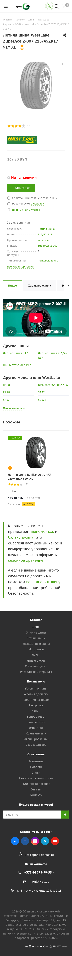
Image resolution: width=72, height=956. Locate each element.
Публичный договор (36, 784)
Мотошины (36, 649)
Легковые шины (48, 260)
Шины (36, 627)
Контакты (36, 795)
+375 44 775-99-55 (38, 872)
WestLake (44, 240)
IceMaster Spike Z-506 (53, 385)
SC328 (42, 400)
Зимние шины (36, 632)
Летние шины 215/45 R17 (52, 355)
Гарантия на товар (36, 700)
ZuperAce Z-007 (48, 245)
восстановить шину (43, 582)
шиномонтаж (42, 531)
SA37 (41, 392)
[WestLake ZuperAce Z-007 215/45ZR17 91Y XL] (36, 85)
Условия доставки (36, 694)
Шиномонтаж (36, 722)
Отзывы (36, 789)
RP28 (6, 392)
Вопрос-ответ (36, 716)
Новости (36, 767)
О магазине (36, 754)
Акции (36, 711)
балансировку (20, 537)
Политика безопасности (36, 778)
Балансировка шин (36, 739)
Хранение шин (36, 733)
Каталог (36, 620)
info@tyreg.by (39, 882)
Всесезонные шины (36, 644)
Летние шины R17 (15, 353)
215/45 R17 (45, 234)
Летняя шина (46, 229)
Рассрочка (36, 705)
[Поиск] (57, 7)
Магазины (36, 761)
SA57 (6, 400)
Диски (36, 655)
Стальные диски (36, 666)
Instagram (35, 841)
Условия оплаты (36, 688)
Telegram (45, 841)
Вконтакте (15, 841)
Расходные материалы (36, 672)
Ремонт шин (36, 728)
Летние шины (36, 638)
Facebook (25, 841)
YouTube (55, 841)
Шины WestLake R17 (17, 365)
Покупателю (36, 681)
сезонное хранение (25, 560)
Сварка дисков (36, 744)
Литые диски (36, 660)
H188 (6, 385)
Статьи (36, 772)
